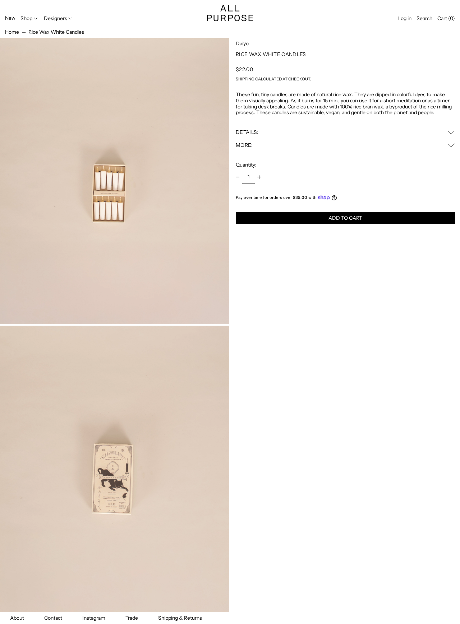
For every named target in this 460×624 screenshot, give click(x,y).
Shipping (245, 79)
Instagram (93, 618)
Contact (53, 618)
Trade (131, 618)
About (17, 618)
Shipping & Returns (180, 618)
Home (12, 32)
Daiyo (242, 43)
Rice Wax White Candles (56, 32)
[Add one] (259, 177)
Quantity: (246, 165)
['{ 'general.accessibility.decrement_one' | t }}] (237, 177)
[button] (424, 18)
